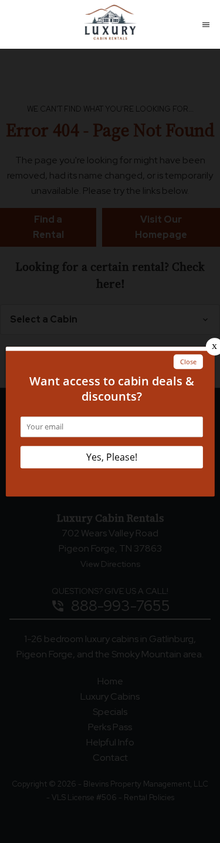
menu (206, 24)
